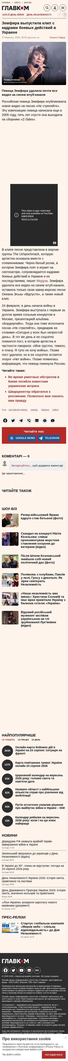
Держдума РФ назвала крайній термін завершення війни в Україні (27, 843)
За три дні (23, 740)
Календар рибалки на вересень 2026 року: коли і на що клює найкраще (37, 820)
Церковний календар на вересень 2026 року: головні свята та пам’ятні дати (39, 778)
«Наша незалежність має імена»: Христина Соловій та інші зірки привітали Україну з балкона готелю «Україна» (43, 598)
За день (36, 740)
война (55, 410)
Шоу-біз (9, 509)
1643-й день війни (13, 14)
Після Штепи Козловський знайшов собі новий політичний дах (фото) (41, 559)
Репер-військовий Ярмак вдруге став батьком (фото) (42, 516)
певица (34, 410)
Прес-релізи (14, 917)
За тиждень (8, 740)
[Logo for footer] (15, 962)
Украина (45, 410)
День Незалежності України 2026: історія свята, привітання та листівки (33, 879)
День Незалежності (39, 14)
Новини (9, 835)
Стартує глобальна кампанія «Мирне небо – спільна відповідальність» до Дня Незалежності (42, 928)
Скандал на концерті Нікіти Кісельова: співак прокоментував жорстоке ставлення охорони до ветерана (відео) (41, 540)
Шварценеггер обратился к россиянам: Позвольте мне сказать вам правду (36, 396)
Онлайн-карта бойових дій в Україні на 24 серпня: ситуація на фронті (38, 750)
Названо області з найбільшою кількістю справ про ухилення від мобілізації (39, 792)
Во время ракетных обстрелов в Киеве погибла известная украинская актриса (33, 381)
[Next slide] (65, 15)
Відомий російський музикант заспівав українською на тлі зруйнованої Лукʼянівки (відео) (38, 618)
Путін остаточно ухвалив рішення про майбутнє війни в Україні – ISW (40, 806)
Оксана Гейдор (57, 37)
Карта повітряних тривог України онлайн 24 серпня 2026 (38, 764)
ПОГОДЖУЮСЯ (53, 1055)
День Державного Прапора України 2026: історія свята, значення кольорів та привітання (34, 892)
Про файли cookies (11, 1054)
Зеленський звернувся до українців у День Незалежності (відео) (30, 855)
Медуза (42, 281)
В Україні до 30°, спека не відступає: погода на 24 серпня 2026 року (33, 867)
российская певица (18, 410)
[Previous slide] (60, 15)
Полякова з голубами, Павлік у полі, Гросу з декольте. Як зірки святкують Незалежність (43, 579)
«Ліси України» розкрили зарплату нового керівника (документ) (29, 904)
